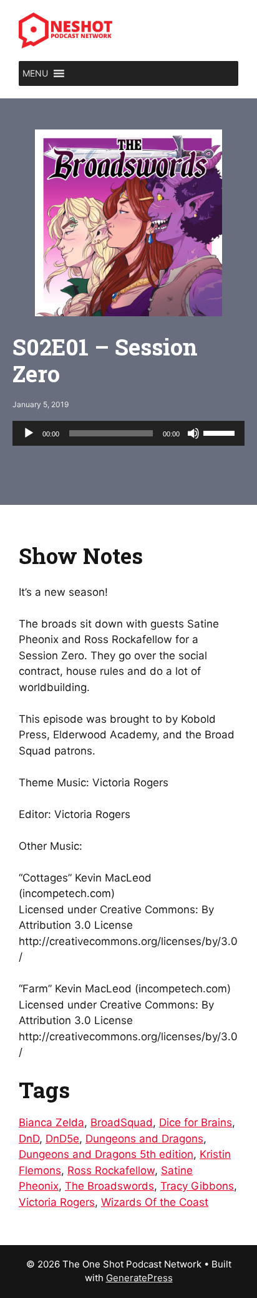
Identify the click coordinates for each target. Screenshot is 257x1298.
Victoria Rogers (57, 1202)
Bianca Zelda (51, 1122)
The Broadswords (109, 1186)
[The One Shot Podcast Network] (65, 30)
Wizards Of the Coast (154, 1202)
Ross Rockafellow (111, 1170)
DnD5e (62, 1138)
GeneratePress (139, 1278)
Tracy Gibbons (197, 1186)
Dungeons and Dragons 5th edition (106, 1154)
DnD (29, 1138)
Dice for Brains (195, 1122)
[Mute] (193, 433)
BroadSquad (121, 1122)
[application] (128, 433)
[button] (35, 73)
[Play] (28, 433)
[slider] (220, 432)
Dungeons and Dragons (144, 1138)
